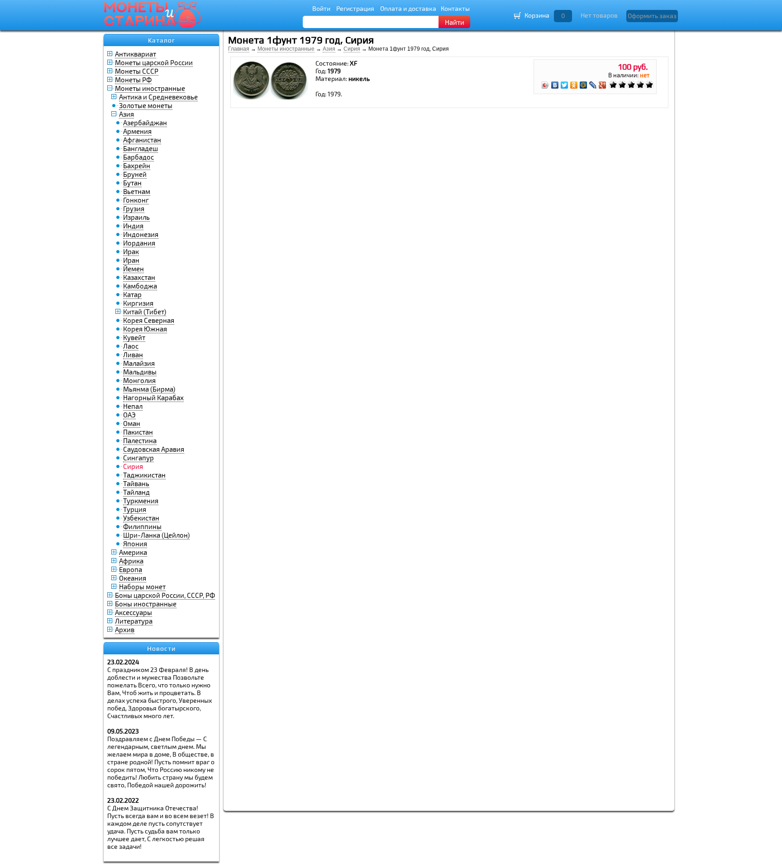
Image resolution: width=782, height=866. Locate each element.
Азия (126, 114)
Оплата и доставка (408, 8)
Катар (132, 294)
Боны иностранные (145, 604)
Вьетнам (136, 191)
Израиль (136, 217)
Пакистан (138, 432)
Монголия (139, 380)
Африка (131, 561)
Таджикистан (144, 475)
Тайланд (136, 492)
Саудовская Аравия (153, 449)
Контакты (455, 8)
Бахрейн (136, 165)
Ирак (131, 251)
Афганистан (142, 140)
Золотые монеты (145, 105)
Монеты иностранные (150, 88)
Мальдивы (140, 372)
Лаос (130, 346)
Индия (133, 226)
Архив (124, 629)
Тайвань (136, 483)
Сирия (351, 49)
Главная (238, 49)
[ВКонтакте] (555, 85)
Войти (321, 8)
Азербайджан (145, 122)
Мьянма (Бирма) (149, 389)
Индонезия (140, 234)
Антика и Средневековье (158, 97)
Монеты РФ (133, 80)
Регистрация (355, 8)
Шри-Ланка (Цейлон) (156, 535)
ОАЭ (129, 415)
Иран (131, 260)
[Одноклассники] (574, 85)
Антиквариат (135, 54)
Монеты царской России (154, 62)
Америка (133, 552)
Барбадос (138, 157)
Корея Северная (148, 320)
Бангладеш (140, 148)
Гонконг (136, 200)
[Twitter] (564, 85)
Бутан (132, 183)
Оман (131, 423)
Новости (161, 648)
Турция (134, 509)
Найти (454, 22)
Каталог (161, 40)
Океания (132, 578)
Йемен (133, 269)
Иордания (139, 243)
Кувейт (134, 337)
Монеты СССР (136, 71)
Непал (133, 406)
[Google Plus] (602, 85)
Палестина (140, 440)
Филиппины (142, 526)
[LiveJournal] (593, 85)
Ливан (133, 354)
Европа (130, 569)
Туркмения (140, 501)
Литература (134, 621)
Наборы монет (142, 586)
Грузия (133, 208)
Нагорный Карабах (153, 397)
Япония (135, 543)
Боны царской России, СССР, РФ (165, 595)
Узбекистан (141, 518)
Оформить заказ (652, 15)
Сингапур (138, 458)
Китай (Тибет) (144, 312)
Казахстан (139, 277)
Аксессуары (133, 612)
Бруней (135, 174)
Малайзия (139, 363)
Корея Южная (145, 329)
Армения (137, 131)
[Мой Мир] (583, 85)
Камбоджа (140, 286)
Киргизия (138, 303)
